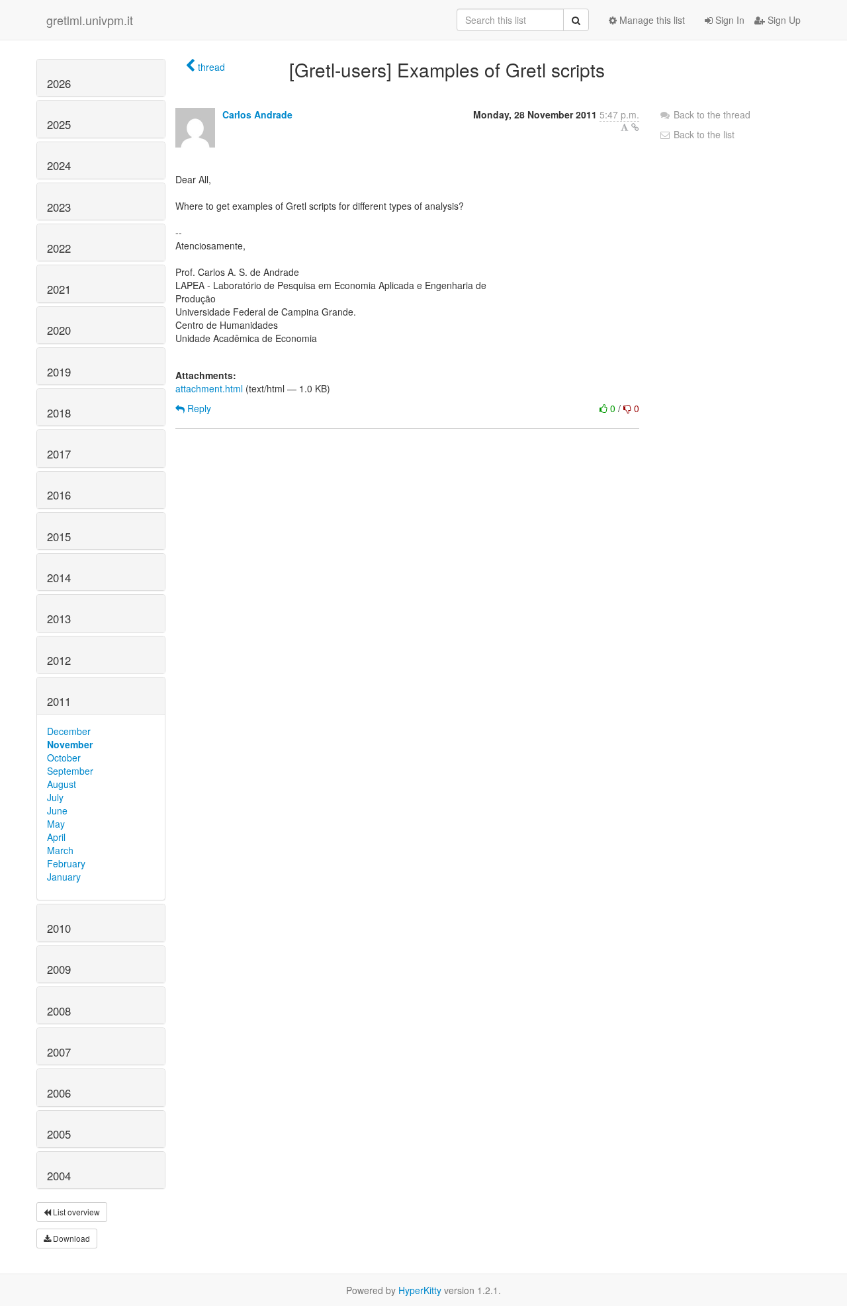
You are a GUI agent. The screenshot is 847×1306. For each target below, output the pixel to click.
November (70, 744)
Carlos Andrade (257, 114)
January (64, 876)
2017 (59, 454)
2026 (59, 83)
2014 (59, 578)
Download (70, 1238)
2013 (59, 619)
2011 (59, 701)
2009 (59, 969)
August (61, 784)
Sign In (728, 19)
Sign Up (783, 19)
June (57, 810)
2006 (59, 1093)
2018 (59, 413)
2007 (59, 1052)
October (64, 757)
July (55, 797)
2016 (59, 495)
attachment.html (209, 388)
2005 (59, 1134)
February (66, 863)
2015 (59, 536)
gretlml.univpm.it (89, 19)
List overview (75, 1211)
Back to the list (703, 134)
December (69, 731)
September (70, 770)
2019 (59, 372)
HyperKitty (419, 1290)
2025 (59, 124)
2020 (59, 330)
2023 (59, 207)
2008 (59, 1011)
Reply (198, 408)
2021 (59, 289)
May (56, 823)
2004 (59, 1176)
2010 (59, 928)
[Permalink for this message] (635, 127)
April (56, 837)
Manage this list (651, 19)
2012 (59, 660)
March (60, 850)
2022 (59, 248)
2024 (59, 165)
